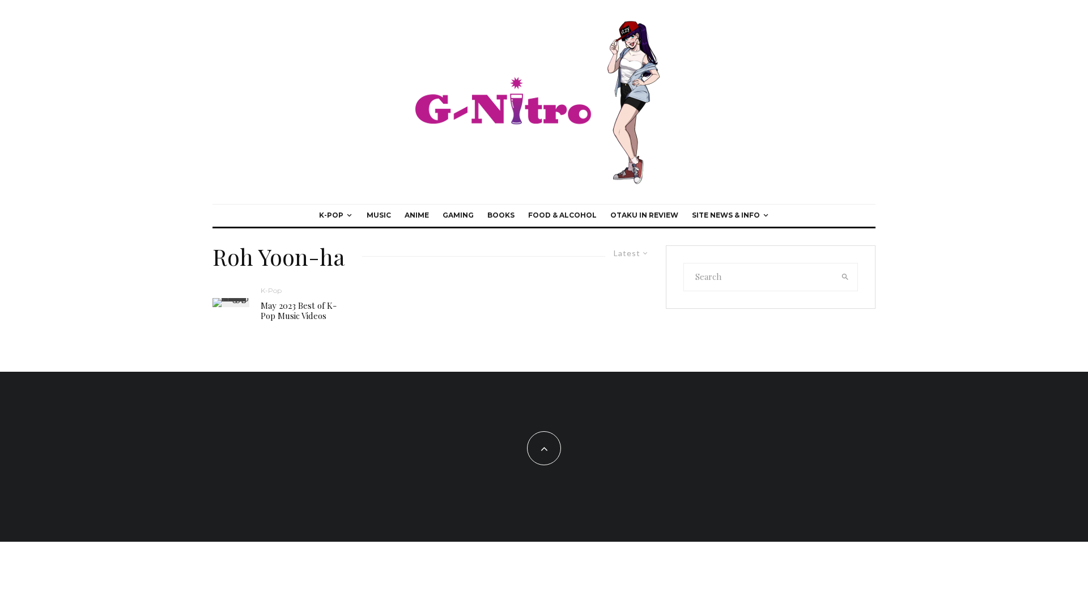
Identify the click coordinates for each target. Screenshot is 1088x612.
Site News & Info (726, 215)
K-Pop (331, 215)
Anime (417, 215)
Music (379, 215)
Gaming (458, 215)
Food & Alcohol (562, 215)
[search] (845, 277)
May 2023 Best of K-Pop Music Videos (299, 310)
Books (501, 215)
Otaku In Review (644, 215)
